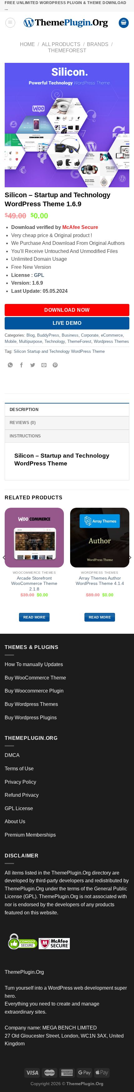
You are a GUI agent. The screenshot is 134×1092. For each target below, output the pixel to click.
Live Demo (67, 323)
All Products (61, 44)
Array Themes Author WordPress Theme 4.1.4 (100, 581)
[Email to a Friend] (44, 365)
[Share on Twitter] (33, 365)
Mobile (11, 341)
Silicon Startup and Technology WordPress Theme (59, 351)
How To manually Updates (34, 664)
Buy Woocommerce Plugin (34, 690)
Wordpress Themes (111, 341)
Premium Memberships (30, 835)
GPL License (19, 808)
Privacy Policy (20, 782)
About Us (15, 821)
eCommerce (112, 335)
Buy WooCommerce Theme (35, 677)
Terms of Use (19, 768)
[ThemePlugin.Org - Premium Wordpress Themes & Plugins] (67, 23)
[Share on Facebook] (22, 365)
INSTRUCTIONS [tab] (25, 436)
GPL (39, 275)
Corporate (89, 335)
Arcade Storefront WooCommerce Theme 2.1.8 (34, 583)
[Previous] (4, 570)
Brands (97, 44)
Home (27, 44)
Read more (34, 617)
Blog (30, 335)
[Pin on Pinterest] (55, 365)
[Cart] (124, 23)
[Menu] (10, 23)
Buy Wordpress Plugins (31, 717)
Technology (55, 341)
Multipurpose (30, 341)
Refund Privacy (22, 795)
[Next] (130, 570)
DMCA (12, 755)
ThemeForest (67, 50)
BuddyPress (48, 335)
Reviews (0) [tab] (23, 422)
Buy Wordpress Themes (31, 704)
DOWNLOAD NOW (67, 310)
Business (70, 335)
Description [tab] (24, 409)
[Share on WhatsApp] (10, 365)
